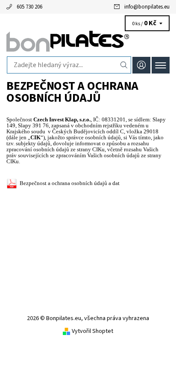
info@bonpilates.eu (147, 7)
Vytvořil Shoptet (92, 331)
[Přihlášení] (141, 65)
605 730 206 (29, 7)
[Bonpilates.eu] (88, 42)
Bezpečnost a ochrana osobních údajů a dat (70, 183)
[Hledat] (124, 64)
